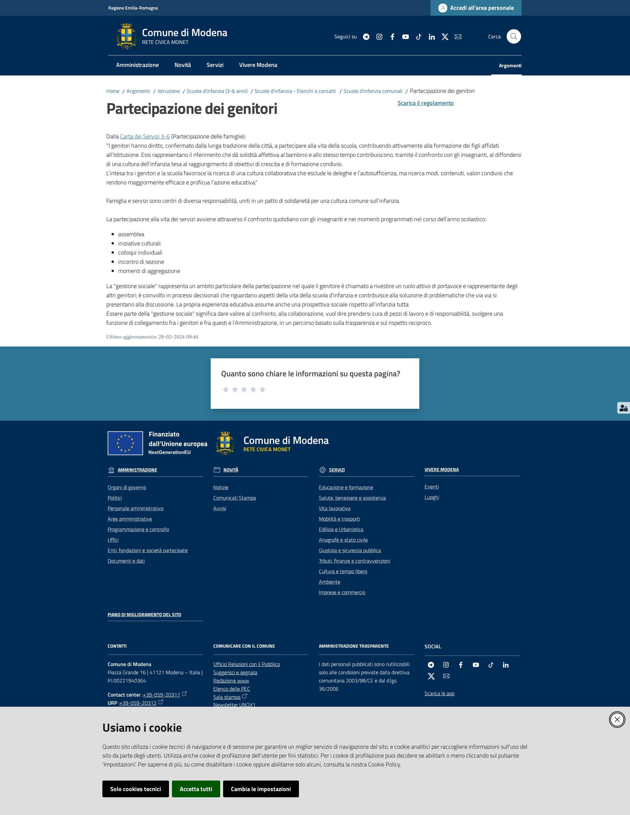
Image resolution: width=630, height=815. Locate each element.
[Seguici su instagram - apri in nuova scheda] (376, 36)
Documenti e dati (126, 561)
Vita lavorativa (334, 508)
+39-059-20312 (138, 703)
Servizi (337, 470)
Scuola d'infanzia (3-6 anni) (217, 91)
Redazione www (231, 680)
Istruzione (169, 91)
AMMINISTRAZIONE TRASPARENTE (354, 646)
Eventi (432, 487)
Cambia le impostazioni (261, 788)
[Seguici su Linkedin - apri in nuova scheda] (429, 36)
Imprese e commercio (342, 592)
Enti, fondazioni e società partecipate (148, 550)
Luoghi (432, 497)
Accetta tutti (196, 788)
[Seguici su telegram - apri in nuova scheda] (363, 36)
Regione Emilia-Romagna (133, 7)
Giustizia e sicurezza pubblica (350, 550)
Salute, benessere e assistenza (352, 498)
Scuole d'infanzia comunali (373, 91)
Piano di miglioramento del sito (144, 614)
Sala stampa (227, 697)
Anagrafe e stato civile (343, 540)
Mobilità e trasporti (339, 519)
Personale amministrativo (135, 508)
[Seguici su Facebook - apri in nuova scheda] (389, 36)
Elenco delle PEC (231, 689)
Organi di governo (127, 487)
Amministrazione (137, 470)
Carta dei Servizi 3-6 (145, 136)
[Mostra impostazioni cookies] (623, 408)
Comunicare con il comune (244, 646)
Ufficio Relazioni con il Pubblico (246, 664)
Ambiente (329, 582)
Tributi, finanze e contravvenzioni (354, 561)
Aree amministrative (130, 519)
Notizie (220, 487)
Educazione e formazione (346, 487)
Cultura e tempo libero (343, 571)
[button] (514, 36)
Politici (115, 498)
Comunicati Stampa (234, 498)
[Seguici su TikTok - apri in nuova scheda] (416, 36)
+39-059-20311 (161, 695)
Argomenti (138, 91)
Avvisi (219, 508)
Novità (230, 470)
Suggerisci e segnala (235, 672)
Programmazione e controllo (138, 529)
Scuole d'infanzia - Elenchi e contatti (295, 91)
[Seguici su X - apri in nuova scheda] (442, 36)
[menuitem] (137, 65)
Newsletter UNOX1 (234, 705)
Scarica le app (439, 693)
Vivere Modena (442, 469)
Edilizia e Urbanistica (341, 529)
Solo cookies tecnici (135, 788)
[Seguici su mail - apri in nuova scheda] (455, 36)
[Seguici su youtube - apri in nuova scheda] (403, 36)
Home (112, 91)
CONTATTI (117, 646)
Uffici (113, 540)
